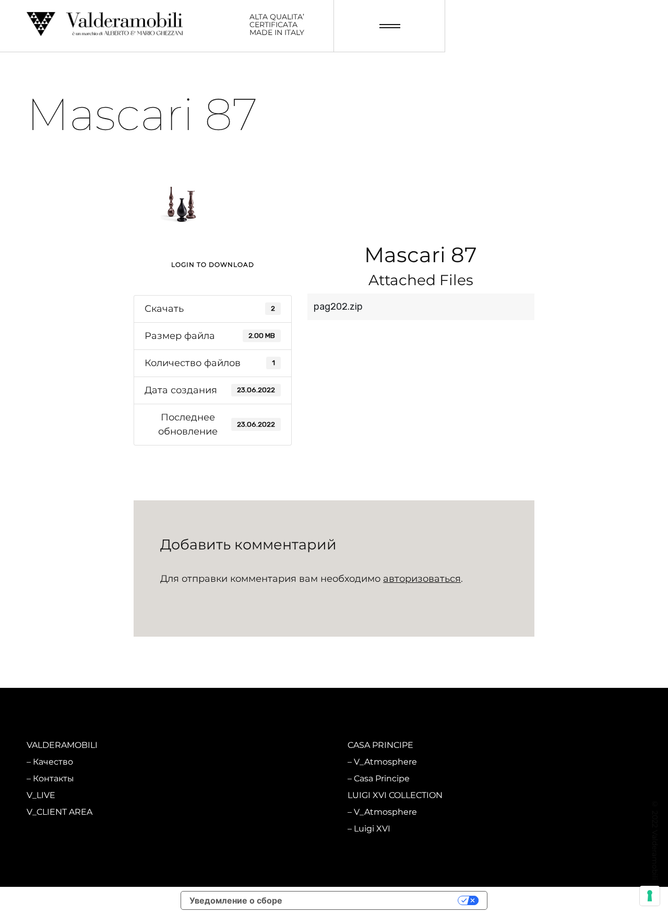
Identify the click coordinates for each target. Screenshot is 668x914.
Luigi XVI (372, 829)
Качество (53, 762)
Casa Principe (382, 778)
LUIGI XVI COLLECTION (395, 795)
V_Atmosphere (224, 762)
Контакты (53, 778)
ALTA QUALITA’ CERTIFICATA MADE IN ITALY (276, 25)
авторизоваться (422, 578)
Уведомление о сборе (235, 900)
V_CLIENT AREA (59, 812)
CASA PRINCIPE (380, 745)
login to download (212, 264)
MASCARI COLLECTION (234, 745)
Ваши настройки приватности (375, 900)
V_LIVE (41, 795)
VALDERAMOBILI (62, 745)
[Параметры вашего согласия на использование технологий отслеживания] (650, 896)
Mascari (208, 778)
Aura (202, 829)
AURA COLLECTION (227, 795)
